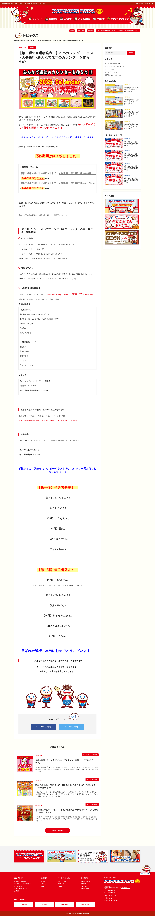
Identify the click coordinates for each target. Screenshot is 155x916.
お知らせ (32, 47)
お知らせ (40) (109, 69)
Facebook (24, 904)
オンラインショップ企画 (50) (114, 66)
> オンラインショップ (110, 896)
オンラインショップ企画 (90, 755)
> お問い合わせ (108, 898)
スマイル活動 (18, 886)
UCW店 (43, 881)
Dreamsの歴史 (85, 888)
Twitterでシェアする (71, 727)
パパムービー (61, 884)
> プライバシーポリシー (110, 900)
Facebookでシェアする (43, 727)
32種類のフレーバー (20, 881)
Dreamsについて (85, 881)
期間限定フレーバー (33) (113, 75)
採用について (139, 4)
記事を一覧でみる (57, 830)
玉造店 (42, 886)
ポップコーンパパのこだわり (22, 884)
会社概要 (83, 884)
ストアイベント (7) (111, 72)
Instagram (64, 904)
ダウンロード (61, 886)
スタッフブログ (85, 904)
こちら (40, 178)
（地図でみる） (125, 888)
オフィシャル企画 (92, 779)
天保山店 (43, 884)
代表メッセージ (85, 886)
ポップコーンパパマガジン (21, 888)
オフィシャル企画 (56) (112, 63)
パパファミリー (61, 881)
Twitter (44, 904)
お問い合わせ (149, 4)
